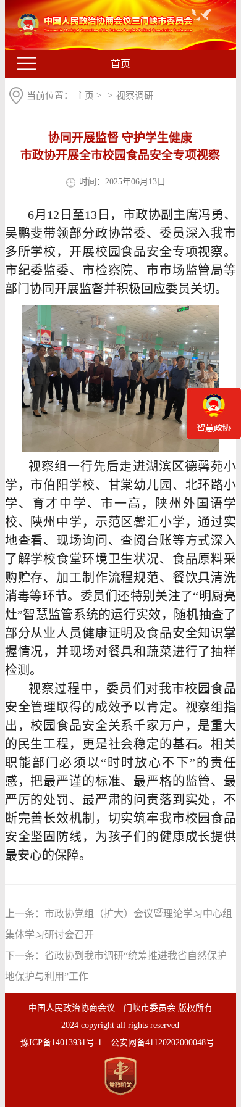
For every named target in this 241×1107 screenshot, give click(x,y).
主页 (84, 96)
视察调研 (134, 96)
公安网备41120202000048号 (162, 1042)
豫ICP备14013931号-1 (61, 1042)
